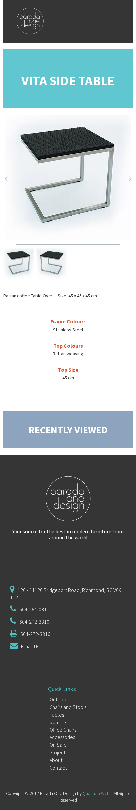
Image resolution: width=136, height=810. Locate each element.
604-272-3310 (34, 621)
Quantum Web (96, 793)
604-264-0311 (34, 609)
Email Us (30, 646)
